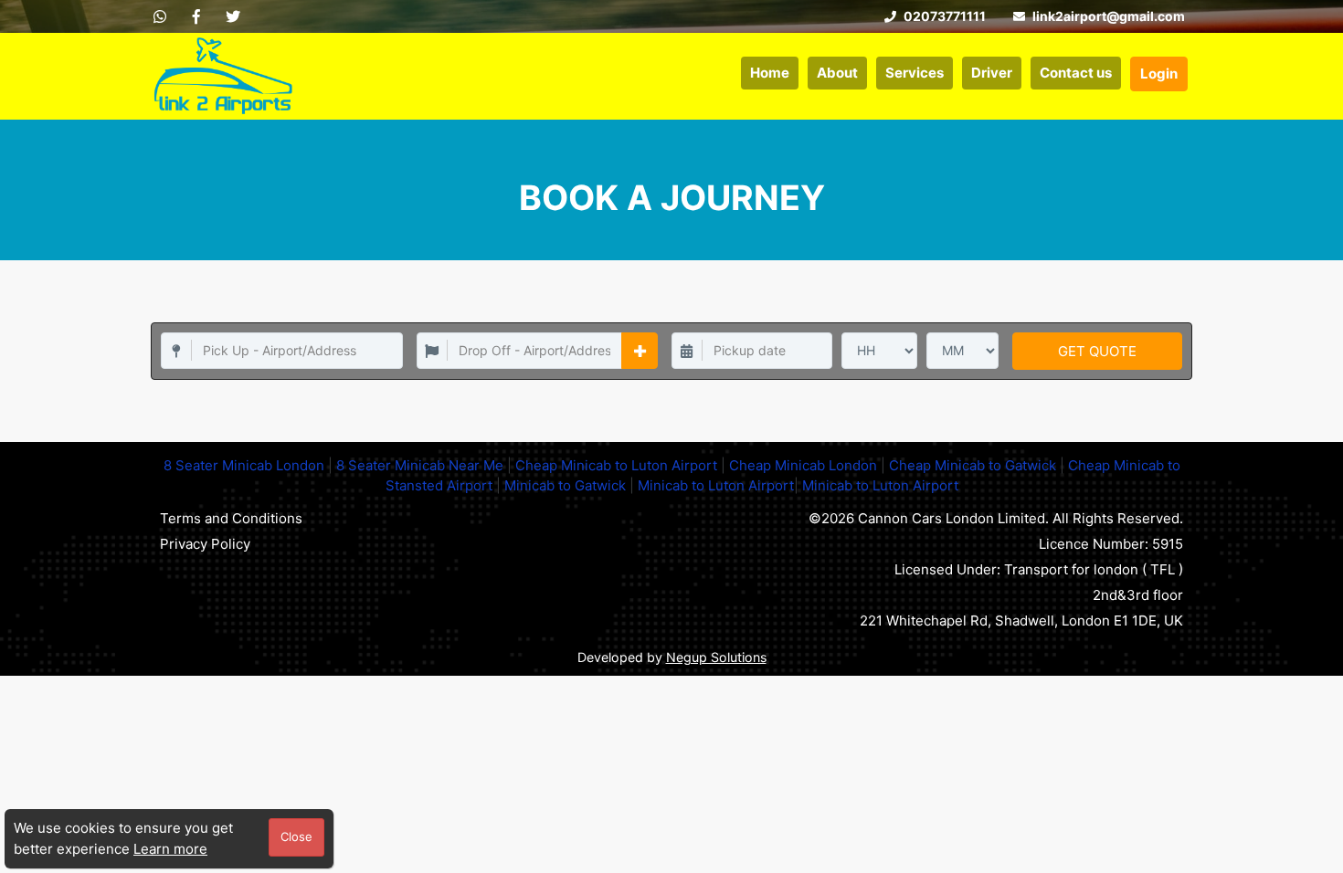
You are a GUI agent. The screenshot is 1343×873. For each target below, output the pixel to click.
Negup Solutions (716, 657)
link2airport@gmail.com (1107, 16)
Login (1159, 73)
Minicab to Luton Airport (716, 485)
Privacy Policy (205, 543)
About (837, 72)
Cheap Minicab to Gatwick (972, 465)
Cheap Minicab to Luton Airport (616, 465)
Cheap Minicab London (803, 465)
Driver (991, 72)
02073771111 (943, 16)
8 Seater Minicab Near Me (419, 465)
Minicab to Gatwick (565, 485)
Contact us (1076, 72)
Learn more (170, 848)
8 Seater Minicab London (244, 465)
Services (914, 72)
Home (769, 72)
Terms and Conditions (231, 518)
